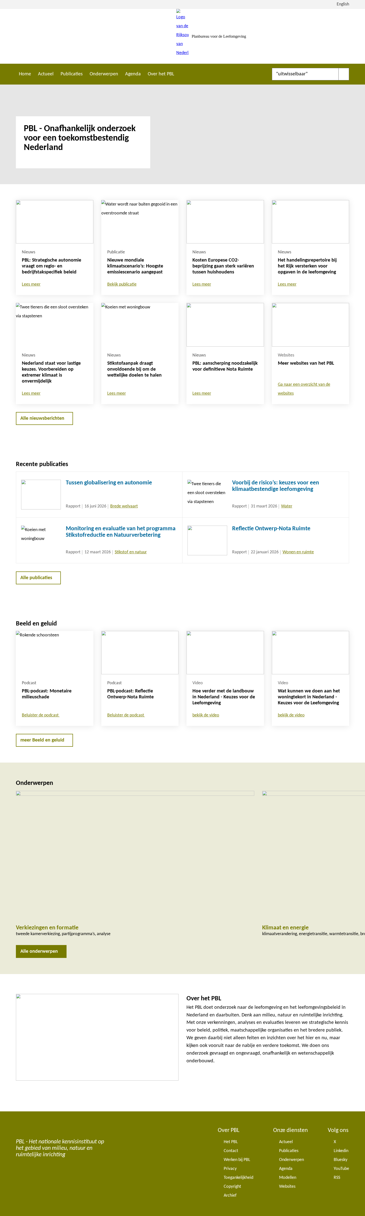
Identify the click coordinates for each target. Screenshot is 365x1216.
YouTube (341, 1168)
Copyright (232, 1186)
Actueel (46, 74)
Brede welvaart (124, 506)
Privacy (230, 1168)
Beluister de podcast (41, 715)
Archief (230, 1195)
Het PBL (231, 1142)
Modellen (287, 1177)
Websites (287, 1186)
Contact (231, 1151)
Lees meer (31, 284)
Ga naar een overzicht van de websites (304, 389)
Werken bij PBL (237, 1159)
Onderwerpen (104, 74)
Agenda (133, 74)
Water (286, 506)
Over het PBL (161, 74)
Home (25, 74)
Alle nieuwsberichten (42, 418)
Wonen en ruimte (298, 552)
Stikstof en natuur (131, 552)
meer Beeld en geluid (42, 740)
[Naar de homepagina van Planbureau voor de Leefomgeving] (182, 36)
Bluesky (340, 1159)
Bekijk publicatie (122, 284)
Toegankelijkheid (238, 1177)
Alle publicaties (36, 577)
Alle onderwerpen (39, 951)
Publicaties (72, 74)
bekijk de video (205, 715)
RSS (337, 1177)
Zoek (343, 74)
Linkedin (341, 1151)
